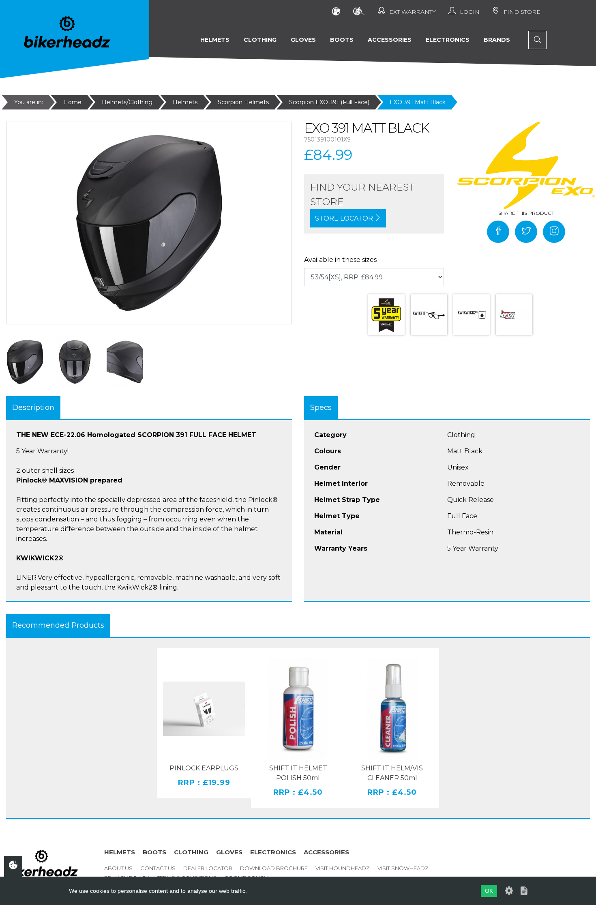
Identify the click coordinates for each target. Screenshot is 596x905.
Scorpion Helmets (243, 102)
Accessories (390, 39)
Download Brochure (274, 868)
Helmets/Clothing (127, 102)
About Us (118, 868)
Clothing (260, 39)
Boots (342, 39)
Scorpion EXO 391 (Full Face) (329, 102)
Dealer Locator (207, 868)
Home (72, 102)
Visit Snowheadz (403, 868)
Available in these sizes (340, 260)
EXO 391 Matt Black (418, 102)
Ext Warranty (412, 11)
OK (489, 891)
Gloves (303, 39)
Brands (497, 39)
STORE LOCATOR (345, 218)
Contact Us (158, 868)
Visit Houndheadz (342, 868)
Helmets (214, 39)
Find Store (522, 11)
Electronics (448, 39)
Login (470, 11)
